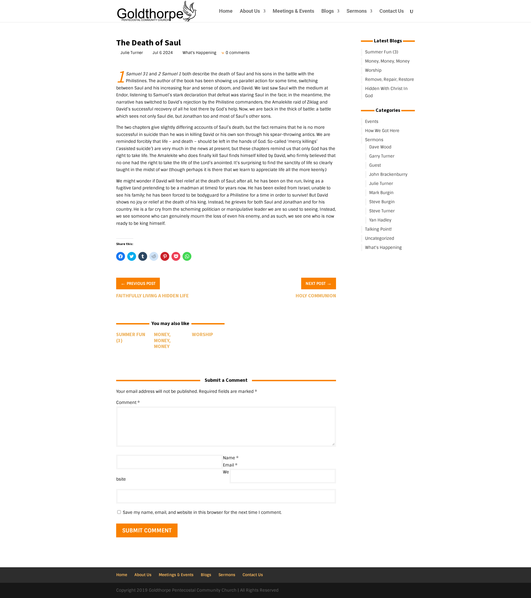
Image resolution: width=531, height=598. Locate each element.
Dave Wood (380, 147)
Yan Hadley (380, 220)
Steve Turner (382, 211)
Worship (202, 334)
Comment (128, 402)
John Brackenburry (388, 174)
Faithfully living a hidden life (152, 295)
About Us (250, 11)
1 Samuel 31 (137, 74)
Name (230, 458)
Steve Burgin (382, 202)
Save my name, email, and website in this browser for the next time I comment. (202, 512)
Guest (375, 165)
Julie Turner (132, 52)
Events (371, 121)
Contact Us (391, 11)
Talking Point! (378, 229)
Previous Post (138, 283)
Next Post (319, 283)
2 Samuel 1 (169, 74)
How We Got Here (382, 130)
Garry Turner (381, 156)
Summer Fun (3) (130, 337)
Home (226, 11)
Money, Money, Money (162, 340)
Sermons (357, 11)
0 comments (238, 52)
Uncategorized (379, 238)
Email (230, 465)
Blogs (327, 11)
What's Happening (200, 52)
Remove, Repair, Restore (389, 79)
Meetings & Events (293, 11)
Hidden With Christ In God (386, 92)
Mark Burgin (381, 192)
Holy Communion (316, 295)
